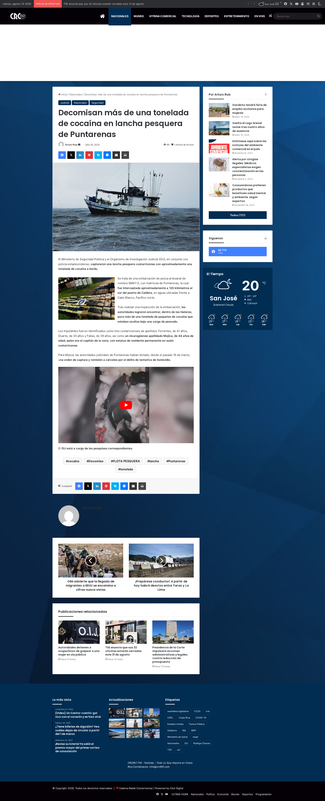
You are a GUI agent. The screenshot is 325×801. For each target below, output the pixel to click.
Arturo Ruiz (71, 144)
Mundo (139, 16)
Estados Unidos (175, 724)
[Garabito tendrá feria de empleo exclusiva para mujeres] (219, 110)
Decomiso (96, 461)
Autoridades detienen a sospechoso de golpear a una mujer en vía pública (78, 651)
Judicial (64, 102)
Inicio (64, 94)
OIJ (186, 743)
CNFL (170, 717)
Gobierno (172, 730)
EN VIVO (259, 16)
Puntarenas (176, 461)
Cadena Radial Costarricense (136, 788)
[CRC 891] (16, 16)
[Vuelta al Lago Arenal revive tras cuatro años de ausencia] (219, 128)
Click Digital (176, 788)
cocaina (73, 461)
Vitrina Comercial (162, 16)
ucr (178, 749)
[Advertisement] (162, 52)
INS (184, 730)
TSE (169, 749)
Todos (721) (237, 215)
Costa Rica (184, 717)
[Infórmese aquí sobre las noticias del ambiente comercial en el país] (219, 146)
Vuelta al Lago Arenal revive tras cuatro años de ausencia (248, 127)
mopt (195, 736)
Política (210, 794)
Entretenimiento (236, 16)
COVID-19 (200, 717)
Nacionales (119, 16)
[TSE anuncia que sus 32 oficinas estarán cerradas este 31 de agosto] (126, 632)
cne (208, 711)
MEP (193, 730)
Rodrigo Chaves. (202, 743)
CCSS (197, 711)
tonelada (126, 469)
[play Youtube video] (126, 405)
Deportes (212, 16)
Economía (223, 794)
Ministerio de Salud (177, 736)
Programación (264, 794)
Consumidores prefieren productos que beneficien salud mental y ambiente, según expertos (249, 193)
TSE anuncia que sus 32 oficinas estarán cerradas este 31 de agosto (123, 651)
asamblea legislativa (178, 711)
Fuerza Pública (197, 724)
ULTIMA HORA (180, 794)
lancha (154, 461)
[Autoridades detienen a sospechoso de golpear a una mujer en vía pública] (79, 632)
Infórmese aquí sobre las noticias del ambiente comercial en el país (249, 145)
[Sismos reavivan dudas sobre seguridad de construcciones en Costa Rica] (117, 723)
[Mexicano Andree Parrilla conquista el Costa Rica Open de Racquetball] (134, 723)
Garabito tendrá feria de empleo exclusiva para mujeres (249, 109)
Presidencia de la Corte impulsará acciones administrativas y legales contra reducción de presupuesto (123, 3)
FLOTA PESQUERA (126, 461)
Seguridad (97, 102)
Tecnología (190, 16)
